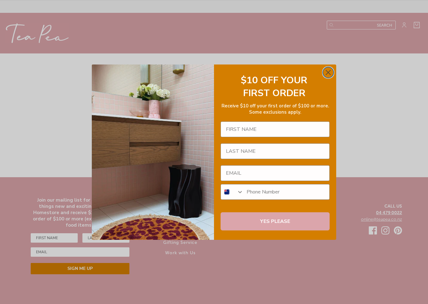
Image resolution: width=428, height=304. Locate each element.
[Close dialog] (328, 72)
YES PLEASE (275, 221)
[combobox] (232, 191)
